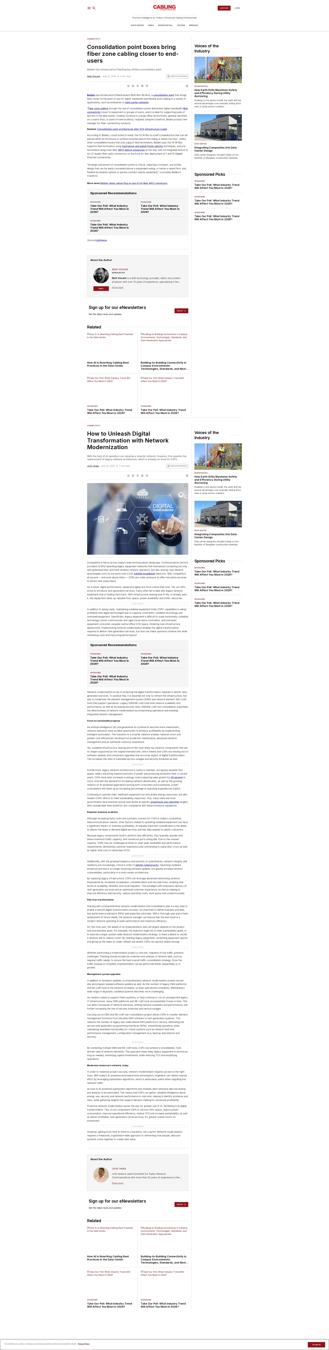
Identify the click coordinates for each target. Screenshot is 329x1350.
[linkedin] (133, 86)
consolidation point (163, 95)
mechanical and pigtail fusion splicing (142, 146)
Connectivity (93, 39)
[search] (94, 8)
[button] (89, 8)
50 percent (177, 767)
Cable (151, 25)
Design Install (165, 25)
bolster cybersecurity (147, 849)
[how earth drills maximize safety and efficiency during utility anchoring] (218, 70)
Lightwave (101, 240)
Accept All (316, 1345)
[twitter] (137, 86)
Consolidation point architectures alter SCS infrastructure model (132, 129)
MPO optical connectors (131, 150)
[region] (164, 1344)
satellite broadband (144, 573)
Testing (181, 25)
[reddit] (142, 86)
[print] (187, 86)
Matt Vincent (93, 76)
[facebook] (128, 86)
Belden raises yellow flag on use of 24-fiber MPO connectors (133, 183)
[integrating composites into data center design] (218, 127)
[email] (147, 86)
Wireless (193, 25)
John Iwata (93, 466)
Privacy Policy (83, 1344)
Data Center (137, 25)
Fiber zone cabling (98, 108)
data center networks (137, 102)
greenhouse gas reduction (164, 791)
